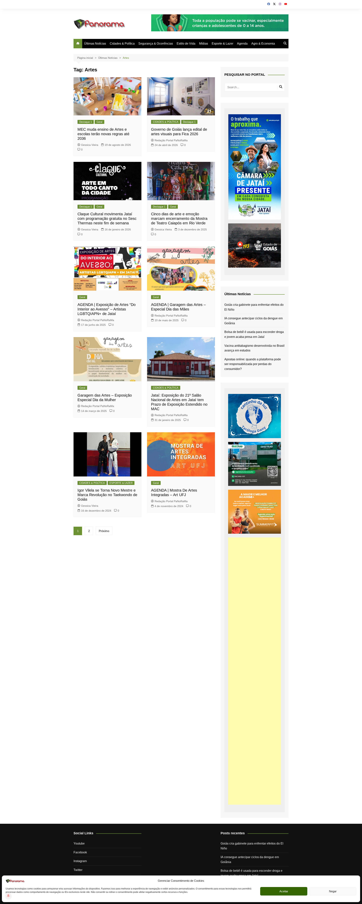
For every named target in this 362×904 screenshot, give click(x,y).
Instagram (80, 861)
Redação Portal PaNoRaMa (171, 140)
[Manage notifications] (8, 896)
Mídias (203, 43)
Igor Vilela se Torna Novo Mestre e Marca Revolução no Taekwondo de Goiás (107, 494)
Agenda (242, 43)
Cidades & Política (122, 43)
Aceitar (283, 891)
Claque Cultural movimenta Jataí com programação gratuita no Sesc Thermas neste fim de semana (107, 218)
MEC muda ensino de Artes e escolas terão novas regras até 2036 (103, 134)
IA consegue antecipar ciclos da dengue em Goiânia (253, 321)
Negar (333, 891)
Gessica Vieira (89, 144)
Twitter (78, 870)
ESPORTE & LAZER (121, 483)
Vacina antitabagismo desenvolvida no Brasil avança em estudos (254, 348)
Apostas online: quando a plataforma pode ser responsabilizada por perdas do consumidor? (252, 364)
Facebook (80, 852)
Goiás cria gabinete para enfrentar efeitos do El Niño (254, 307)
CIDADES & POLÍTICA (165, 121)
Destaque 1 (85, 121)
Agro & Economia (263, 43)
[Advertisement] (254, 671)
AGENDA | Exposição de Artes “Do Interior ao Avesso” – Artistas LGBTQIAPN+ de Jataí (106, 309)
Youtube (79, 843)
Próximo (104, 531)
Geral (99, 121)
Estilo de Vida (186, 43)
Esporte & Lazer (222, 43)
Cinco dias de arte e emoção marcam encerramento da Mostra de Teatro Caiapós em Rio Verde (179, 218)
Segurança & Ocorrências (155, 43)
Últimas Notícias (95, 43)
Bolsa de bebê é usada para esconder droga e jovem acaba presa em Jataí (254, 334)
